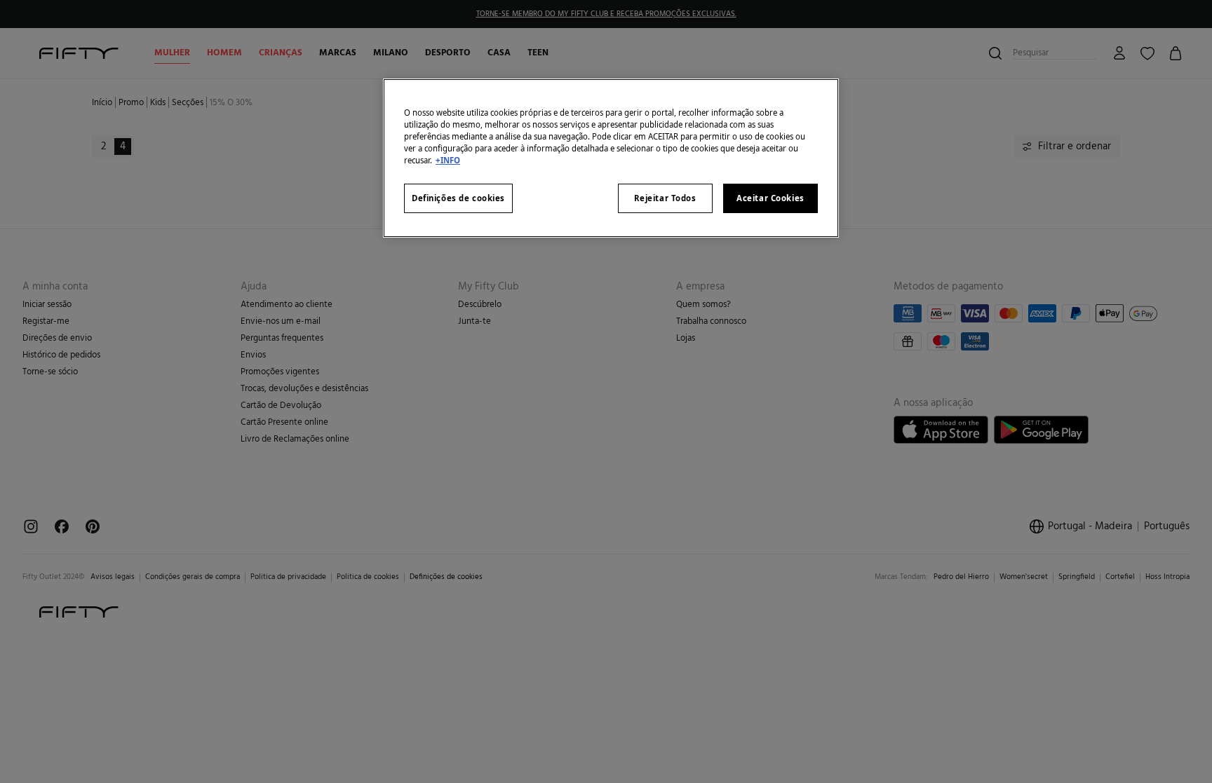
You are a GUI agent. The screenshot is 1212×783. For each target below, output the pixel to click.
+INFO (448, 160)
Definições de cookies (458, 198)
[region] (611, 158)
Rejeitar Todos (665, 198)
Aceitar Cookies (770, 198)
